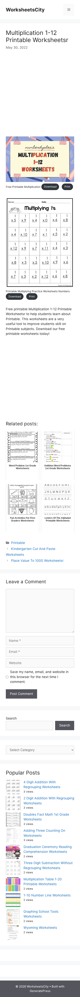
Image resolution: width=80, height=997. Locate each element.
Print (67, 186)
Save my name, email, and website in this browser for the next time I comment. (39, 677)
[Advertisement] (40, 96)
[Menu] (68, 10)
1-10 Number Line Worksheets (47, 895)
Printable (18, 543)
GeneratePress (40, 991)
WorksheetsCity (25, 10)
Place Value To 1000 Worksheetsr (37, 561)
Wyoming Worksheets (40, 928)
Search (11, 718)
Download (50, 186)
